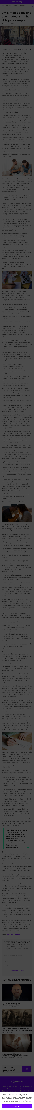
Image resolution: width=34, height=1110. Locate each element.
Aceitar (17, 1106)
